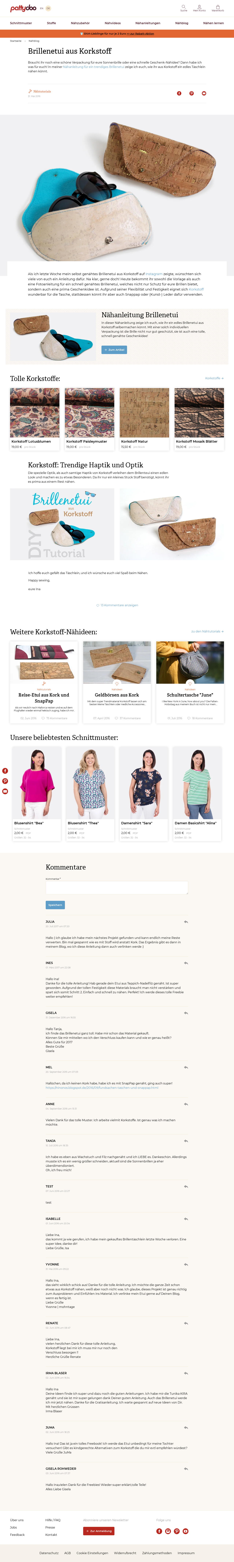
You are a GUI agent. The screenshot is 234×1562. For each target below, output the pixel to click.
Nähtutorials (42, 91)
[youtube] (185, 1531)
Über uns (17, 1520)
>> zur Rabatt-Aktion (140, 33)
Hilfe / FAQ (52, 1520)
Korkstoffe (212, 378)
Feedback (17, 1535)
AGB (67, 1553)
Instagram (154, 274)
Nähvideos (113, 23)
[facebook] (159, 1531)
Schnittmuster (21, 23)
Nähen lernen (213, 23)
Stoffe (51, 23)
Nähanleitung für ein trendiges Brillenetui (93, 67)
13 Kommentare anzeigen (119, 605)
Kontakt (51, 1535)
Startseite (15, 40)
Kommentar (52, 879)
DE (48, 8)
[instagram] (168, 1531)
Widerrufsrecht (125, 1553)
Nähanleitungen (147, 23)
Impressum (186, 1553)
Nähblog (181, 23)
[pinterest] (177, 1531)
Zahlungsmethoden (157, 1553)
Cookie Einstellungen (92, 1553)
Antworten (186, 922)
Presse (50, 1527)
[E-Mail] (5, 791)
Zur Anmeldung (101, 1531)
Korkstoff (196, 289)
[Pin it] (5, 781)
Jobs (13, 1527)
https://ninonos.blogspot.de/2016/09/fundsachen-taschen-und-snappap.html (102, 1088)
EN (41, 8)
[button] (183, 8)
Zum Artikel (116, 349)
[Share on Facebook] (5, 771)
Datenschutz (48, 1553)
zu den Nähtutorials (205, 631)
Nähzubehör (80, 23)
